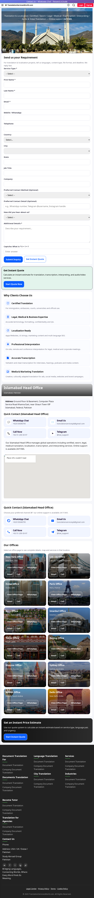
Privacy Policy (43, 889)
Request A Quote (60, 1)
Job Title (8, 168)
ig (20, 865)
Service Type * (10, 68)
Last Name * (9, 90)
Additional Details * (13, 223)
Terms (53, 889)
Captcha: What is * (16, 246)
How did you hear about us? (16, 212)
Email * (7, 101)
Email (9, 574)
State (6, 157)
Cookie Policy (62, 889)
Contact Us (31, 1)
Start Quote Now (14, 284)
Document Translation (12, 765)
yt (25, 865)
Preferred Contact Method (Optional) (21, 190)
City (6, 146)
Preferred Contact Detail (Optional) (20, 201)
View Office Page (15, 567)
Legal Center (31, 889)
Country (7, 134)
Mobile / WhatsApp (12, 112)
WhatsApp (32, 567)
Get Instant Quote (35, 259)
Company (8, 179)
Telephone (8, 123)
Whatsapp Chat (44, 1)
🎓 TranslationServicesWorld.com (19, 5)
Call (18, 574)
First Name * (9, 79)
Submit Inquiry (13, 259)
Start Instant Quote (15, 737)
